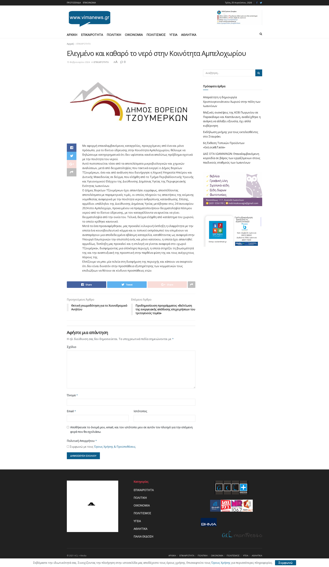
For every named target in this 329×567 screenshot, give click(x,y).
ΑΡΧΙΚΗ (72, 35)
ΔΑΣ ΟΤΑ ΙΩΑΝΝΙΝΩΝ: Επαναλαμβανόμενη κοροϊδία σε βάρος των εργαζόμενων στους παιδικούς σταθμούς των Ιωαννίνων (231, 158)
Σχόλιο (71, 347)
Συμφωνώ (285, 563)
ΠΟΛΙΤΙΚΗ (114, 35)
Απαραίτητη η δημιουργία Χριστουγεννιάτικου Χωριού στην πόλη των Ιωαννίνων (231, 101)
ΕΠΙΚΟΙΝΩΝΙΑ (89, 2)
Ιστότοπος (140, 411)
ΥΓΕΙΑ (173, 35)
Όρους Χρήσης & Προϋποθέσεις (115, 447)
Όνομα (72, 395)
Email (71, 411)
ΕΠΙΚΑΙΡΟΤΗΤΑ (92, 35)
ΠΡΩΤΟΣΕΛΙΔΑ (74, 2)
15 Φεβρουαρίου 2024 (78, 62)
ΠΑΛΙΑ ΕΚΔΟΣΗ (143, 536)
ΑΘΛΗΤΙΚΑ (188, 35)
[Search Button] (258, 72)
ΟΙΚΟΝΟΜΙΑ (134, 35)
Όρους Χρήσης (220, 563)
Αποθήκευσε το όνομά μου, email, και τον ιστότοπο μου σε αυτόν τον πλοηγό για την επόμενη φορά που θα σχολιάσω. (131, 429)
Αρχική (70, 43)
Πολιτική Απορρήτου (82, 441)
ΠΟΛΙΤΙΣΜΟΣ (156, 35)
